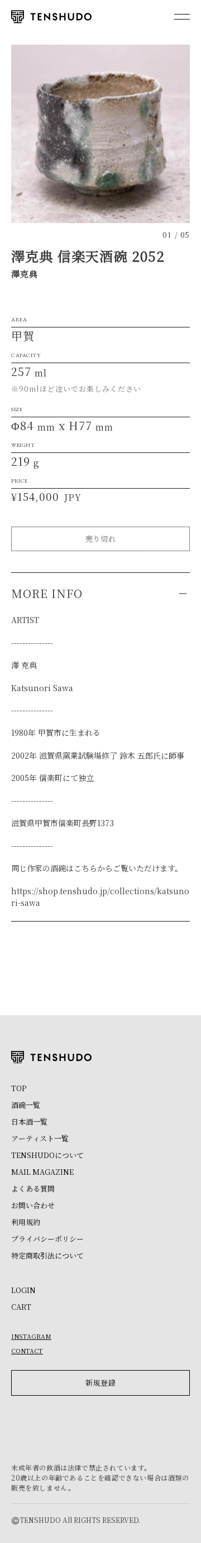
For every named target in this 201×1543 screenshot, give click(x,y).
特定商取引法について (47, 1255)
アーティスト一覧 (40, 1138)
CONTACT (27, 1350)
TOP (18, 1088)
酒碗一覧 (25, 1105)
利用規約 (25, 1222)
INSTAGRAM (31, 1336)
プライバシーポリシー (47, 1238)
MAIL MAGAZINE (42, 1171)
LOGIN (23, 1290)
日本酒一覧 (29, 1121)
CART (21, 1306)
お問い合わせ (33, 1205)
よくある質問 (33, 1188)
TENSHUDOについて (47, 1155)
